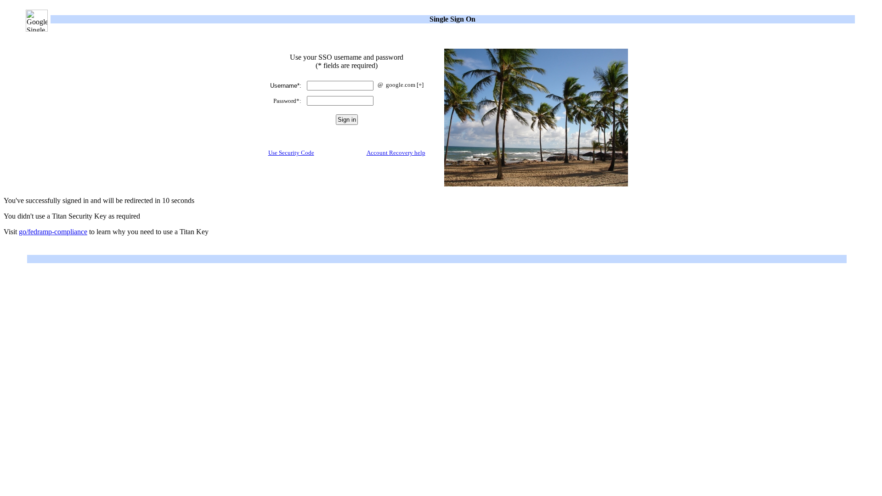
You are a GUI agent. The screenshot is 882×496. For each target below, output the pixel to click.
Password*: (287, 100)
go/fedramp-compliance (53, 232)
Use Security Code (291, 152)
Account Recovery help (396, 152)
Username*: (285, 85)
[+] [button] (420, 84)
